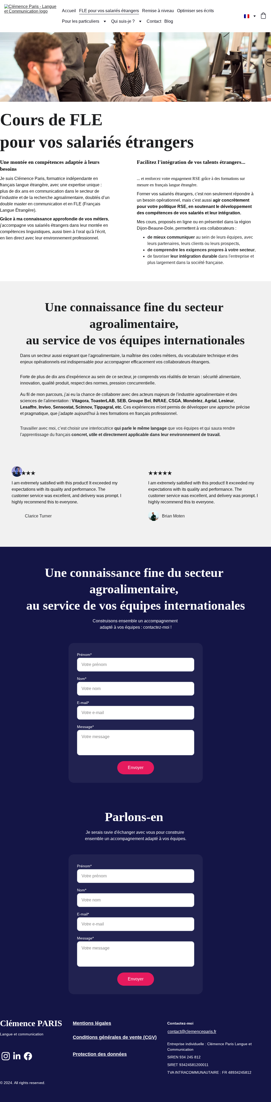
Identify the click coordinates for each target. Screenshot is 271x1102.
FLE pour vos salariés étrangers (109, 10)
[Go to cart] (263, 16)
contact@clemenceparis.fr (192, 1031)
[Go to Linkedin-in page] (17, 1056)
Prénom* (84, 654)
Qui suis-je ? (123, 21)
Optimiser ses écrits (195, 10)
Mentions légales (92, 1023)
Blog (168, 21)
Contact (154, 21)
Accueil (69, 10)
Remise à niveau (158, 10)
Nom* (81, 679)
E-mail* (83, 703)
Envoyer (135, 767)
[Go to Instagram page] (6, 1056)
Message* (85, 727)
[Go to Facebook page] (28, 1056)
